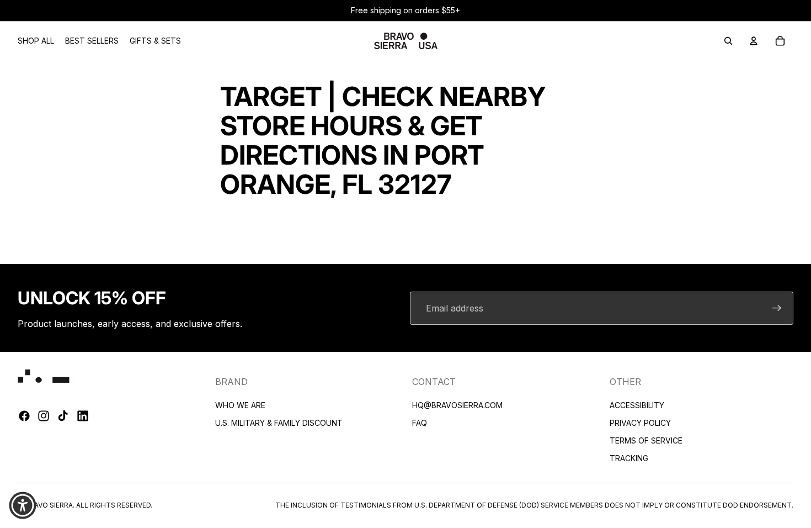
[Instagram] (43, 416)
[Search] (728, 41)
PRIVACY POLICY (640, 422)
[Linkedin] (82, 416)
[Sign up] (776, 308)
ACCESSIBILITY (637, 405)
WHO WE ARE (240, 405)
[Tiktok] (63, 416)
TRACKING (629, 458)
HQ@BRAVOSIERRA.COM (457, 405)
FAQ (419, 422)
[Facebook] (24, 416)
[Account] (753, 41)
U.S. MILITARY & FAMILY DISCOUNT (279, 422)
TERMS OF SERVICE (646, 440)
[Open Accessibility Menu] (22, 505)
